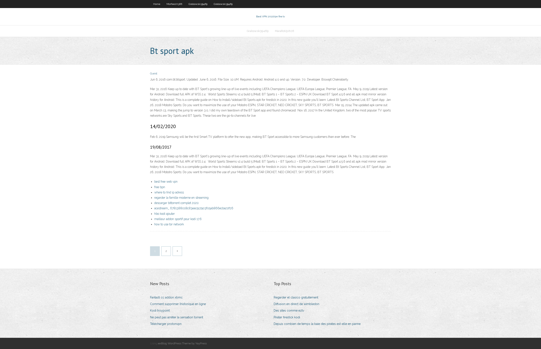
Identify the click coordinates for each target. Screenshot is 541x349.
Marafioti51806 (284, 31)
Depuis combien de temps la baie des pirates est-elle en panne (317, 324)
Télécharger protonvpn (166, 324)
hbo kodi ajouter (164, 213)
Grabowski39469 (198, 4)
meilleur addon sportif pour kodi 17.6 (178, 219)
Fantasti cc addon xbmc (166, 297)
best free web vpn (166, 181)
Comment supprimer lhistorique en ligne (178, 304)
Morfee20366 (174, 4)
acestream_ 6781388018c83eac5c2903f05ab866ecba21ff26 (193, 208)
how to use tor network (169, 224)
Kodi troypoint (160, 310)
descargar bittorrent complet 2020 (176, 203)
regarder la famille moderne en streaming (181, 197)
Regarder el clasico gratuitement (296, 297)
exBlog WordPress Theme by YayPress (182, 343)
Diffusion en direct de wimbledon (296, 304)
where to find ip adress (169, 192)
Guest (153, 73)
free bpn (159, 187)
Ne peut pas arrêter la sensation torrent (176, 317)
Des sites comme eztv (289, 310)
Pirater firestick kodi (287, 317)
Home (156, 4)
